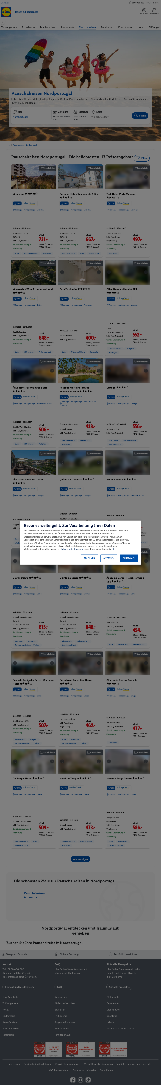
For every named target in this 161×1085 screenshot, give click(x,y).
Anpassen (108, 558)
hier (114, 549)
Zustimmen (129, 558)
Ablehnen (89, 558)
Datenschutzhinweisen (72, 549)
